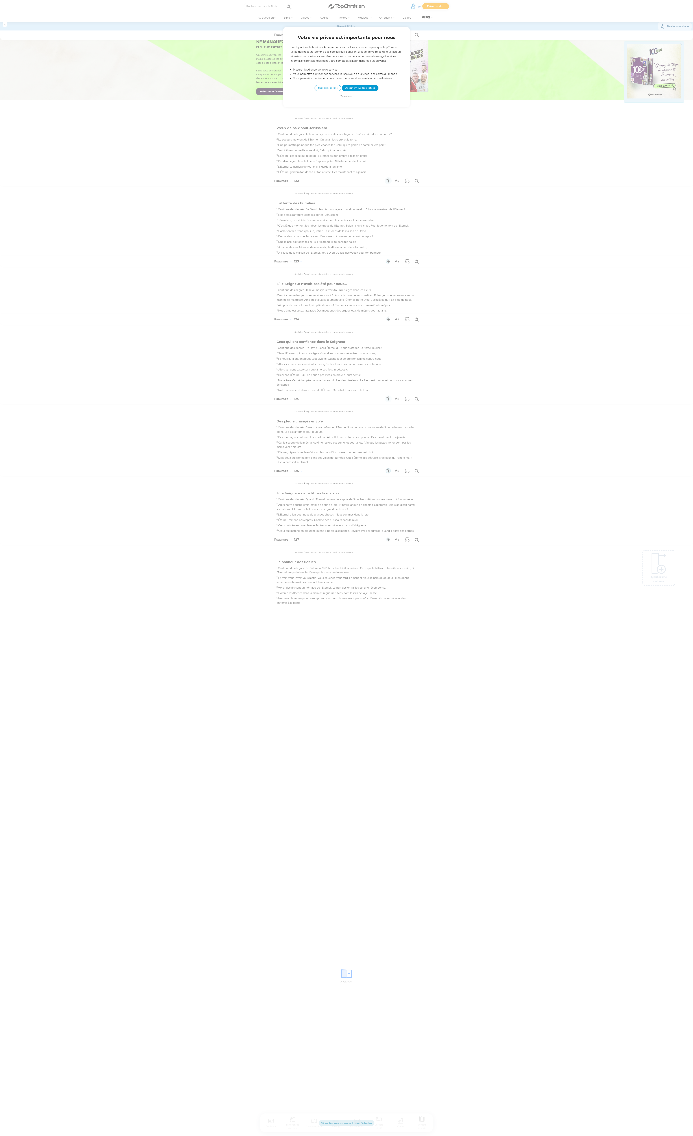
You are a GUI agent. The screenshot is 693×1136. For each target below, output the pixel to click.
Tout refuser (346, 96)
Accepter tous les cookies (360, 88)
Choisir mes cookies (328, 88)
